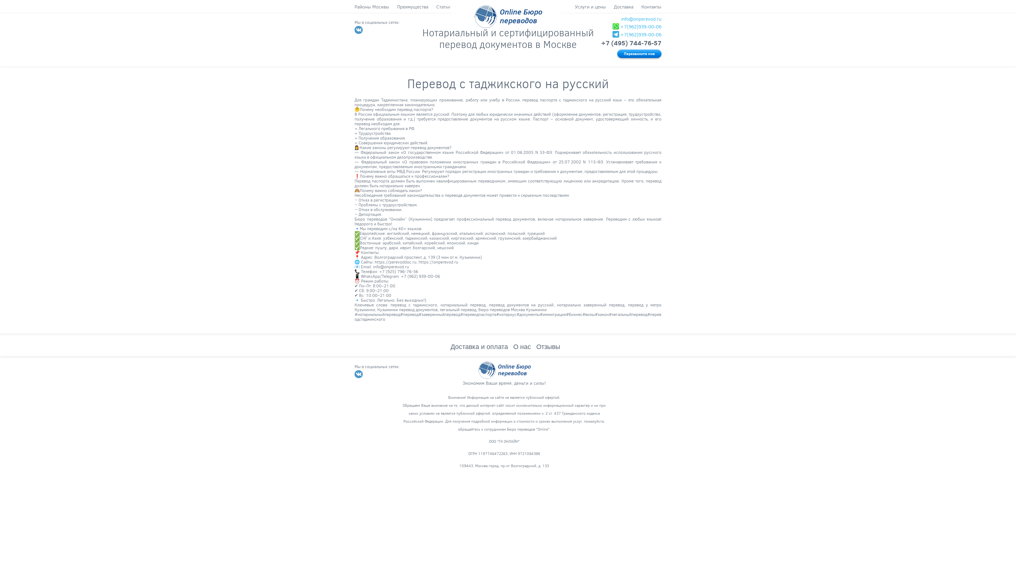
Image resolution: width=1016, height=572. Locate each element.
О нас (522, 346)
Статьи (443, 6)
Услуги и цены (590, 6)
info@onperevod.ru (641, 19)
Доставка (623, 6)
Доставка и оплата (479, 346)
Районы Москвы (372, 6)
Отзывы (548, 346)
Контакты (651, 6)
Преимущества (412, 6)
